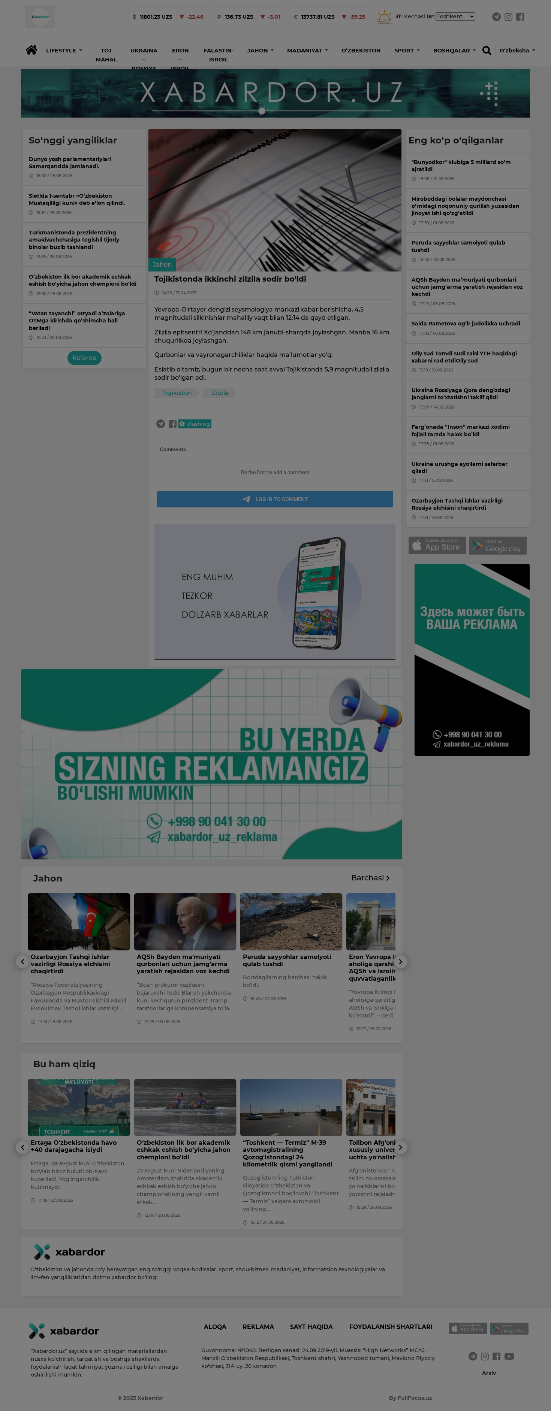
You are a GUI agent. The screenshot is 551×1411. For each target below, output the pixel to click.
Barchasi (368, 877)
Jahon (162, 264)
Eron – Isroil (180, 59)
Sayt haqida (311, 1326)
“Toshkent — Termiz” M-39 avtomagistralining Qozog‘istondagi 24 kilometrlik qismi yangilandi (181, 1153)
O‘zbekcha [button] (515, 50)
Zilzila (220, 393)
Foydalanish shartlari (391, 1326)
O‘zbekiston (361, 50)
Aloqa (215, 1326)
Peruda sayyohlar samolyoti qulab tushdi (181, 960)
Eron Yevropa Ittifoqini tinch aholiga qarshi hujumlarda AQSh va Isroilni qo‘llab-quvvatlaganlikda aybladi (287, 967)
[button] (64, 50)
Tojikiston (177, 393)
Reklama (258, 1326)
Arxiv (489, 1373)
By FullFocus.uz (410, 1398)
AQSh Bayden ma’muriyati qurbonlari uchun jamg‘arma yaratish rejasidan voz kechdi (77, 964)
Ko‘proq (84, 357)
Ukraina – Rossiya (143, 59)
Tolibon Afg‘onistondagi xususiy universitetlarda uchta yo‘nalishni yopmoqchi (288, 1149)
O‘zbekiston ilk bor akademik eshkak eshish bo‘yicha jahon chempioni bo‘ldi (77, 1149)
